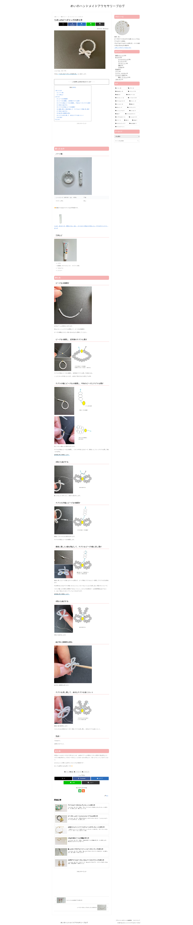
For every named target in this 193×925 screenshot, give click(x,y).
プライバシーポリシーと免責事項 (124, 920)
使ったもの (58, 90)
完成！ (60, 117)
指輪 (62, 771)
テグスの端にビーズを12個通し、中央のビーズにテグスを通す (74, 103)
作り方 (57, 96)
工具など (60, 94)
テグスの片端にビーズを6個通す (66, 107)
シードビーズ (78, 771)
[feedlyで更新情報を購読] (79, 790)
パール (67, 771)
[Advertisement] (81, 135)
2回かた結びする (62, 105)
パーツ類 (60, 92)
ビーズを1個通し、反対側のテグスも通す (68, 100)
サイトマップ (136, 920)
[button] (100, 24)
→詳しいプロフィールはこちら (122, 47)
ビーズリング (86, 771)
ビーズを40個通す (62, 98)
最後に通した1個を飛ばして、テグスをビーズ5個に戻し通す (73, 109)
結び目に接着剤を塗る (63, 113)
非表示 (74, 87)
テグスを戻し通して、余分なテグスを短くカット (70, 115)
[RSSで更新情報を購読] (83, 790)
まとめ (57, 119)
